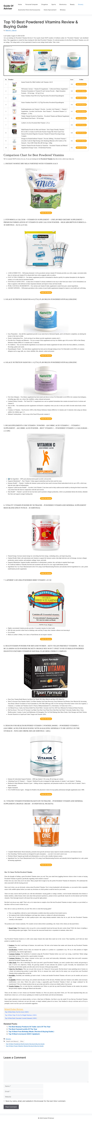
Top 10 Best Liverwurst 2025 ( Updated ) (24, 1034)
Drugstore (44, 4)
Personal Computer (31, 4)
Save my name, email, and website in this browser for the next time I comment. (36, 1101)
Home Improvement (50, 10)
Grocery (80, 4)
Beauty (72, 4)
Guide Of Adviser (8, 7)
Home (20, 4)
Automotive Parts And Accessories (29, 10)
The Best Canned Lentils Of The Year (22, 1029)
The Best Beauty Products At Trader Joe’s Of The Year (29, 1027)
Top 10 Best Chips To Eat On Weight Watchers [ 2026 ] (21, 1015)
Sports (53, 4)
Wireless (62, 10)
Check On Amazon (81, 84)
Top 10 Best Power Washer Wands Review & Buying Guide (24, 1046)
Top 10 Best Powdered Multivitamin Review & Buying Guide (25, 1044)
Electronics (62, 4)
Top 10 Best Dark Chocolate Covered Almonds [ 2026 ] (21, 1018)
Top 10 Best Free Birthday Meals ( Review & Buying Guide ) (31, 1031)
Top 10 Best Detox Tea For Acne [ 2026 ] (17, 1012)
